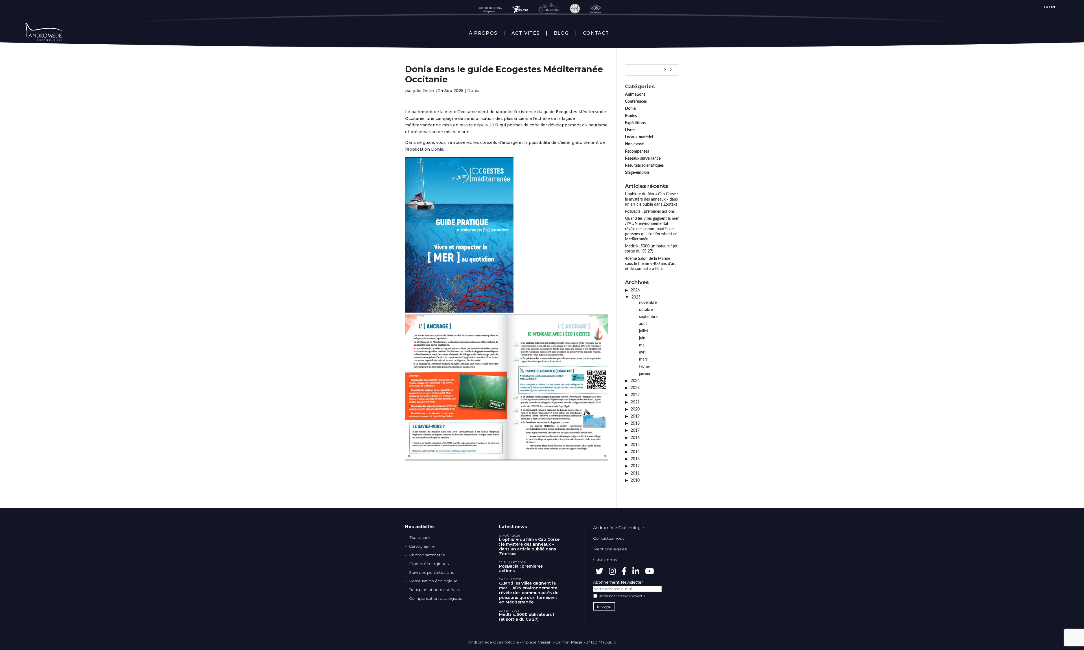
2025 (636, 297)
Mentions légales (610, 549)
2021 (635, 402)
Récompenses (637, 151)
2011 (635, 473)
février (644, 367)
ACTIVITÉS (526, 33)
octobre (646, 310)
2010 (635, 480)
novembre (648, 303)
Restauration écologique (433, 580)
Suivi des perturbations (431, 572)
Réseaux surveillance (643, 159)
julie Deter (423, 90)
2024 (635, 381)
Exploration (420, 537)
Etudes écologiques (429, 563)
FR (1046, 7)
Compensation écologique (435, 598)
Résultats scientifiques (644, 166)
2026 (635, 290)
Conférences (636, 102)
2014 (635, 452)
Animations (635, 94)
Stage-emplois (637, 173)
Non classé (634, 144)
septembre (648, 317)
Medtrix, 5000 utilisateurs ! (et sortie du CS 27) (526, 617)
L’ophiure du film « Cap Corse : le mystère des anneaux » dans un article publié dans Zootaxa (651, 199)
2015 (635, 445)
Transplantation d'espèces (434, 589)
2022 (635, 395)
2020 (635, 409)
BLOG (561, 33)
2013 (635, 459)
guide (428, 142)
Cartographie (422, 546)
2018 (635, 423)
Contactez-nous (608, 538)
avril (642, 352)
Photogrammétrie (427, 554)
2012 (635, 466)
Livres (630, 130)
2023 (635, 388)
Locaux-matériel (639, 137)
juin (642, 338)
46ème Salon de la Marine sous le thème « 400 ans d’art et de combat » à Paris (650, 264)
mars (643, 359)
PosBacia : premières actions (650, 212)
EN (1053, 7)
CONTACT (596, 33)
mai (642, 345)
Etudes (631, 116)
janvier (644, 374)
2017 (635, 430)
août (643, 324)
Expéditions (635, 123)
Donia (473, 90)
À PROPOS (483, 33)
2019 (635, 416)
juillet (643, 331)
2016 (635, 438)
